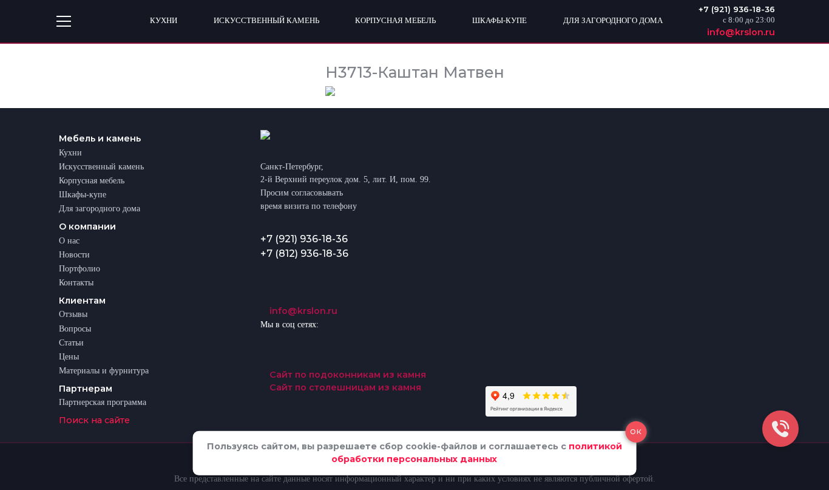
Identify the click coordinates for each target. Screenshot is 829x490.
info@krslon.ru (302, 310)
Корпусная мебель (91, 180)
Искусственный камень (101, 166)
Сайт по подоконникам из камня (346, 374)
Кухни (70, 152)
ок (635, 431)
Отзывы (73, 314)
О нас (69, 240)
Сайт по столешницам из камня (344, 387)
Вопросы (75, 328)
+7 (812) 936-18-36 (304, 253)
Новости (74, 254)
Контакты (76, 282)
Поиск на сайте (94, 420)
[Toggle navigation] (63, 21)
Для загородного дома (99, 208)
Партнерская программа (102, 402)
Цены (69, 356)
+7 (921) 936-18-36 (304, 239)
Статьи (71, 342)
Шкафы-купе (82, 194)
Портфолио (79, 268)
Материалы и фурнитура (104, 370)
